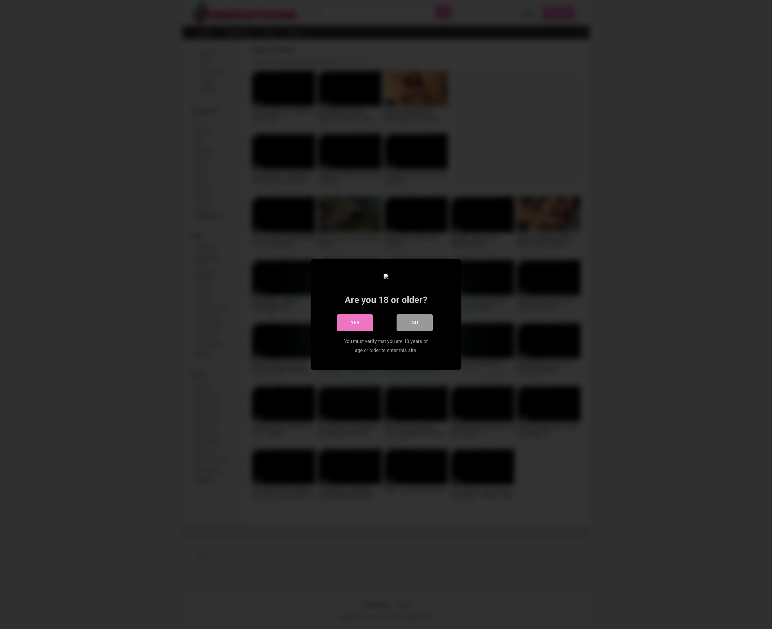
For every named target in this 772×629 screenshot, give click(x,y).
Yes (355, 323)
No (414, 323)
